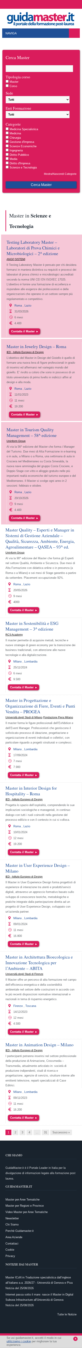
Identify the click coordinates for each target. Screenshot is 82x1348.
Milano (17, 661)
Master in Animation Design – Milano (39, 1045)
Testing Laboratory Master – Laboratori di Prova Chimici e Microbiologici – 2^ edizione (33, 247)
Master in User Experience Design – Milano (37, 868)
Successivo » (61, 1132)
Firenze (18, 1006)
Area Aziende (13, 1237)
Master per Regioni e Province (24, 1205)
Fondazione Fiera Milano (58, 717)
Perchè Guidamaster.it (19, 1230)
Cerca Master (41, 185)
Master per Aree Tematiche (22, 1199)
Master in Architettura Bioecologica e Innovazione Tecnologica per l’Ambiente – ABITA (39, 962)
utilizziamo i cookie (19, 1341)
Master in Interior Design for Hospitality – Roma (31, 791)
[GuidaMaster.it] (41, 18)
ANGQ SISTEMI (16, 259)
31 (45, 1132)
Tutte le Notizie (67, 1314)
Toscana (30, 1006)
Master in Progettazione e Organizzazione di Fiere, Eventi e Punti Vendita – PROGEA (40, 706)
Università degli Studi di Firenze (24, 974)
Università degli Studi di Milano (23, 717)
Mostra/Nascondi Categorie (60, 173)
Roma (18, 305)
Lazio (27, 305)
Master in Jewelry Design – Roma (36, 346)
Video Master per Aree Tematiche (26, 1212)
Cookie (9, 1249)
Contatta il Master (24, 331)
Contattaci (11, 1243)
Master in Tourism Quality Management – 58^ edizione (32, 432)
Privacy (10, 1256)
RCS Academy (14, 634)
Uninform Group (16, 441)
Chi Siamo (12, 1224)
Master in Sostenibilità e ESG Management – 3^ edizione (31, 626)
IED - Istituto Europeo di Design (25, 352)
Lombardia (30, 661)
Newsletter (12, 1218)
